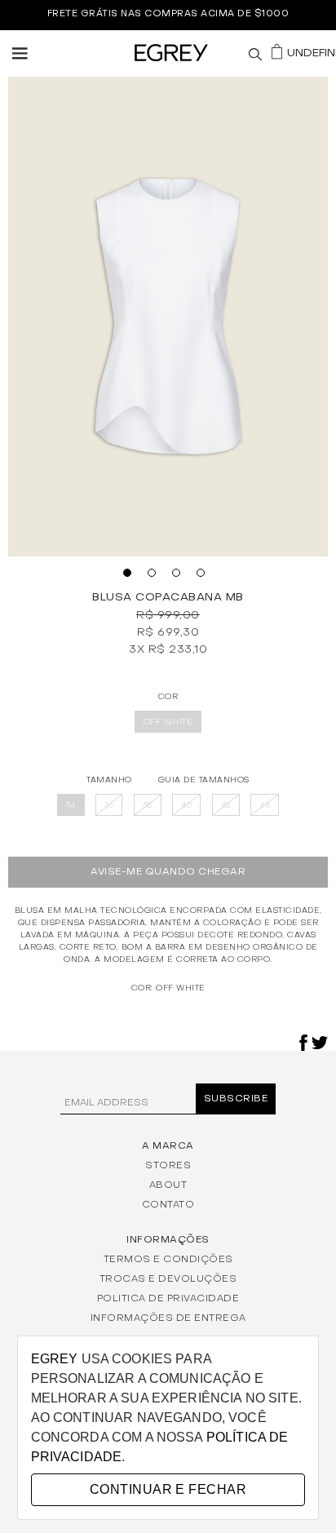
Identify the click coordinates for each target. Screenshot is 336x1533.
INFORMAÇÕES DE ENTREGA (168, 1317)
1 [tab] (131, 577)
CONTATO (168, 1204)
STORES (168, 1165)
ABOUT (168, 1184)
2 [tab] (156, 577)
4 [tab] (205, 577)
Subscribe (236, 1099)
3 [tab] (180, 577)
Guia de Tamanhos (204, 779)
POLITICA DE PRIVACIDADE (168, 1298)
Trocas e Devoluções (168, 1278)
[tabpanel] (168, 316)
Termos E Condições (168, 1258)
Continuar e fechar (168, 1489)
